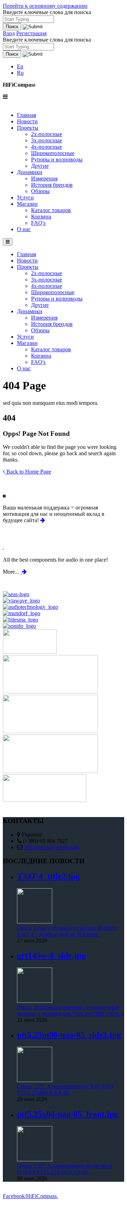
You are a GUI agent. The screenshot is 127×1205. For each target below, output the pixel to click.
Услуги (25, 197)
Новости (27, 121)
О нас (24, 229)
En (20, 66)
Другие (40, 166)
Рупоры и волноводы (57, 159)
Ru (20, 73)
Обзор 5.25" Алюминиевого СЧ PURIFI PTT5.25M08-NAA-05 (65, 1089)
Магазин (27, 204)
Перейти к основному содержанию (45, 6)
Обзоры (40, 191)
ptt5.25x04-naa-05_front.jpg (67, 1114)
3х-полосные (46, 140)
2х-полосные (46, 134)
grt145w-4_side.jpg (51, 955)
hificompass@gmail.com (51, 847)
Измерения (44, 178)
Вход (9, 33)
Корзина (41, 217)
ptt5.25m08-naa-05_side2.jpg (69, 1034)
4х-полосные (46, 147)
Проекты (27, 128)
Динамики (29, 172)
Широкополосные (52, 153)
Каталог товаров (51, 210)
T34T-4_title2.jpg (48, 876)
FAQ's (38, 223)
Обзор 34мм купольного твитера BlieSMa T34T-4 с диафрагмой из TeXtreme (67, 931)
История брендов (52, 185)
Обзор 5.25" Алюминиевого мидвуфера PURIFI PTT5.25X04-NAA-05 (64, 1169)
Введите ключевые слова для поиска (47, 12)
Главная (26, 115)
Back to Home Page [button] (28, 472)
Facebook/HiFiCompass (30, 1196)
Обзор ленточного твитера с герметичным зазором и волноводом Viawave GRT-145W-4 (70, 1010)
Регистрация (31, 33)
